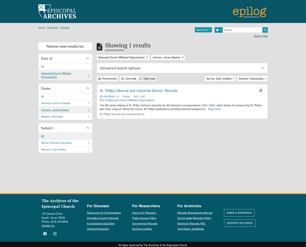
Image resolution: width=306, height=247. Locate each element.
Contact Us (48, 225)
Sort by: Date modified (219, 78)
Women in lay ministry (65, 150)
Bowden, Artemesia (65, 117)
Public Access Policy (144, 218)
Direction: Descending (251, 78)
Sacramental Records (144, 223)
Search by (202, 29)
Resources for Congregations (104, 212)
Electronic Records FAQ (191, 223)
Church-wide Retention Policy (194, 218)
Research (52, 27)
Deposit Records (240, 223)
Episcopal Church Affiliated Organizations (65, 75)
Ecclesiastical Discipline (101, 223)
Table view (149, 78)
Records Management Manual (194, 212)
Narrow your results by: (65, 46)
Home (41, 27)
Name (46, 88)
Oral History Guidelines (190, 229)
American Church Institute (65, 104)
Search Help (261, 36)
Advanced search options (120, 68)
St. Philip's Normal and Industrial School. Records (139, 90)
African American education (65, 143)
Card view (130, 78)
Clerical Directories (98, 229)
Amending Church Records (102, 218)
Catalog (64, 27)
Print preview (109, 78)
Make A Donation (239, 212)
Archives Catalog (142, 229)
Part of (46, 58)
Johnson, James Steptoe (65, 110)
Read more (214, 109)
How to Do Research (144, 212)
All (42, 66)
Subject (47, 128)
